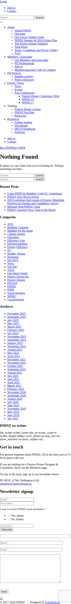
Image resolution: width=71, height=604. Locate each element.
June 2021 (13, 379)
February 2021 (15, 389)
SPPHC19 (28, 99)
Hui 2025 (12, 260)
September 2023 (16, 339)
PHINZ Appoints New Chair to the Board (31, 209)
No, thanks (17, 519)
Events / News (15, 83)
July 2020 (13, 402)
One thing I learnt (17, 273)
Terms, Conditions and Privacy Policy (36, 50)
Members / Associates (19, 56)
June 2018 (13, 415)
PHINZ (11, 286)
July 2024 (13, 333)
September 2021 (16, 369)
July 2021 (13, 375)
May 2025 (13, 323)
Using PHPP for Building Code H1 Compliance (34, 193)
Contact (11, 11)
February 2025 (15, 330)
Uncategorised (15, 299)
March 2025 (14, 326)
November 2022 (16, 346)
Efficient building (17, 243)
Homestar (12, 256)
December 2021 (16, 359)
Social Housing (16, 293)
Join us (11, 7)
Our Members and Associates (31, 60)
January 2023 (15, 343)
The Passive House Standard (31, 43)
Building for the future (20, 230)
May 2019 (13, 411)
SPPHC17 (28, 102)
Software (20, 132)
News (18, 86)
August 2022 (14, 349)
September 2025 (16, 316)
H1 (9, 250)
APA (10, 224)
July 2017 (13, 418)
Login (3, 1)
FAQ (17, 53)
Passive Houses (16, 279)
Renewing (20, 115)
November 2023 (16, 336)
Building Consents (18, 227)
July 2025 (13, 320)
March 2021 (14, 385)
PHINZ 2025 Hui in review (23, 196)
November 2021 (16, 362)
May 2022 (13, 352)
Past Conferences (24, 92)
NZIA (10, 270)
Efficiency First (16, 240)
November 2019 (16, 408)
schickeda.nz (52, 602)
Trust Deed (21, 46)
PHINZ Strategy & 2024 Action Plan (36, 40)
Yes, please (17, 515)
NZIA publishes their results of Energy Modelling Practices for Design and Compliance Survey (35, 202)
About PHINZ (23, 30)
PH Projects (14, 73)
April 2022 (13, 356)
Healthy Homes (16, 253)
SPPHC (11, 296)
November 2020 (16, 392)
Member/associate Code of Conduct (35, 69)
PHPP (10, 289)
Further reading (23, 122)
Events (18, 89)
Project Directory (24, 79)
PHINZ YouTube (24, 112)
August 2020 (14, 398)
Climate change (16, 234)
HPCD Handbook (25, 128)
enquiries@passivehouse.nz (16, 483)
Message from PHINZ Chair (23, 206)
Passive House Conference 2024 (40, 96)
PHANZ (12, 283)
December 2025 (16, 313)
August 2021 (14, 372)
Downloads (21, 125)
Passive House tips (18, 276)
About (11, 27)
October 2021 (15, 366)
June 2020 (13, 405)
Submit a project (24, 76)
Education (13, 237)
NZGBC (12, 266)
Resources (13, 119)
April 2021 (13, 382)
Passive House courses (28, 109)
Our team (20, 33)
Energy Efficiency (17, 247)
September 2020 (16, 395)
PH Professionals (24, 63)
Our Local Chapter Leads (29, 37)
